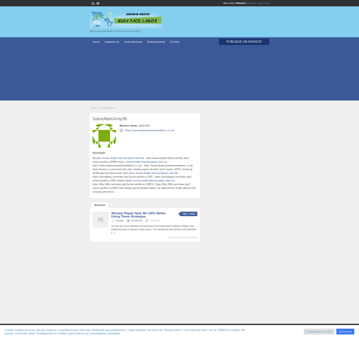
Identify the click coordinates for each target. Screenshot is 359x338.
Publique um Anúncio (244, 41)
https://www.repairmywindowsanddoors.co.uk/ (149, 130)
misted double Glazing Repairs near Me (157, 173)
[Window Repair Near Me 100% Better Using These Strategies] (100, 227)
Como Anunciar (133, 41)
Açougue (120, 220)
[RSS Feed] (92, 2)
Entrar (264, 3)
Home (96, 41)
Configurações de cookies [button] (319, 331)
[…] (113, 233)
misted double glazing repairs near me (153, 180)
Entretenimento (156, 41)
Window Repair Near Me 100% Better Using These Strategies (138, 214)
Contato (175, 41)
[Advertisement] (179, 74)
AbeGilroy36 (136, 220)
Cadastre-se (253, 3)
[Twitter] (97, 2)
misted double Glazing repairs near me (146, 161)
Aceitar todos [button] (345, 331)
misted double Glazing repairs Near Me (123, 158)
